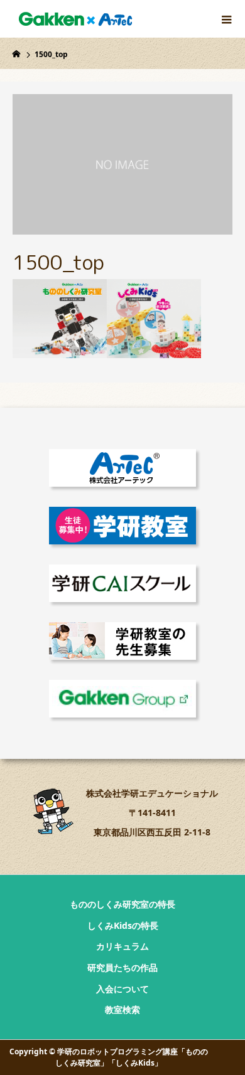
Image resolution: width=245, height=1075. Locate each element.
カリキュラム (122, 946)
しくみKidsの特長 (122, 925)
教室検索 (122, 1009)
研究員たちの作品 (122, 967)
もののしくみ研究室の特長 (122, 904)
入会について (122, 989)
